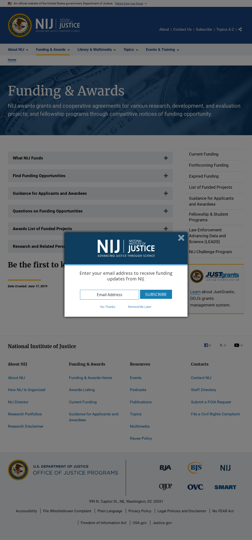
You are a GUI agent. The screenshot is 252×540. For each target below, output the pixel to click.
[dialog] (126, 274)
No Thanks (107, 307)
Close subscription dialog (181, 238)
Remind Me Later (140, 307)
